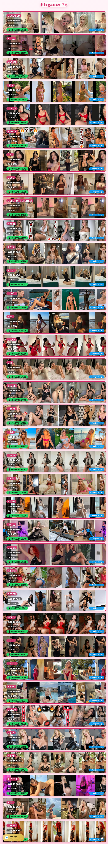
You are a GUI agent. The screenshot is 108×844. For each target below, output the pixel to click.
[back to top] (102, 838)
